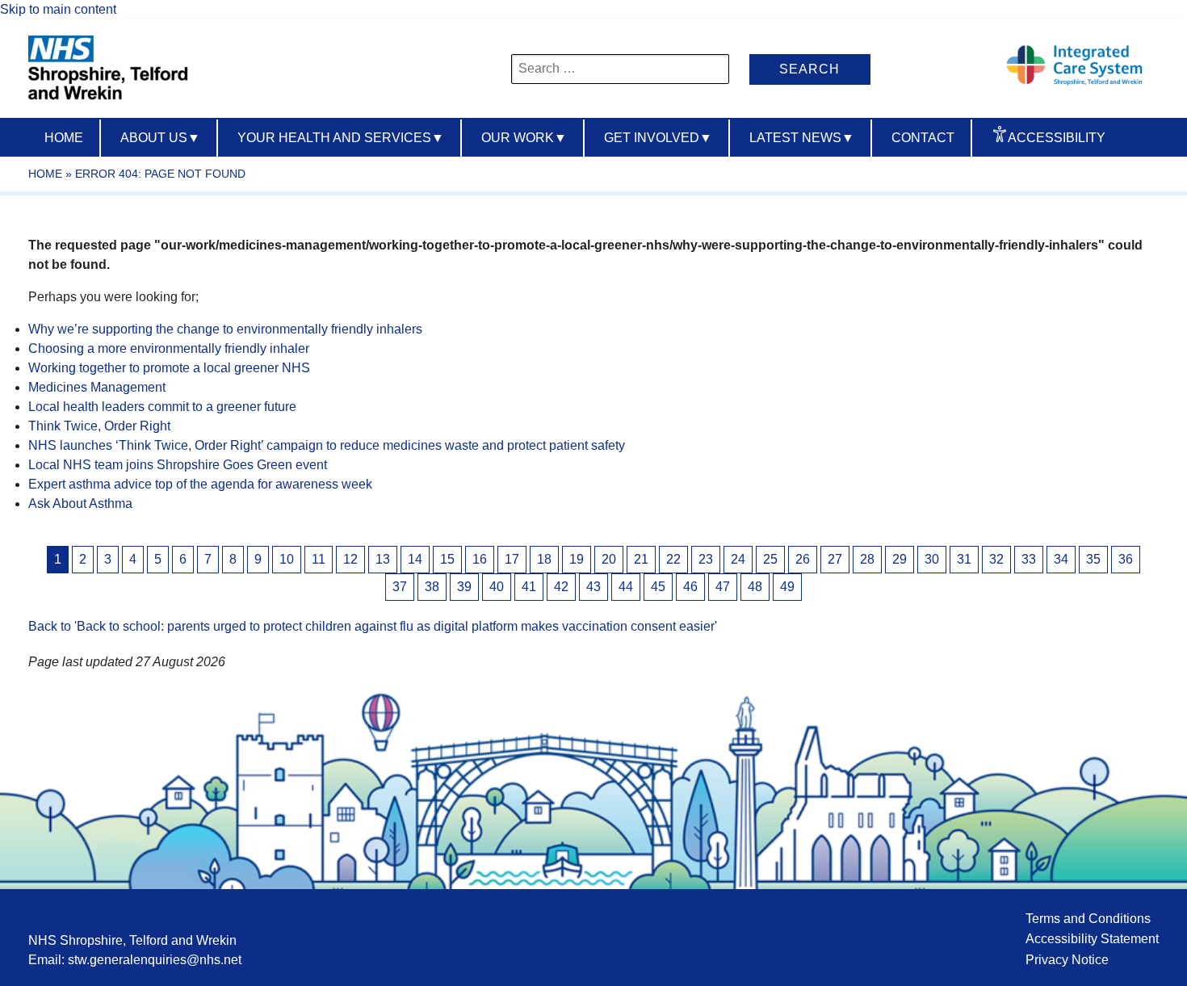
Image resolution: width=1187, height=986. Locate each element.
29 (899, 559)
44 (626, 587)
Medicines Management (97, 387)
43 (593, 587)
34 (1061, 559)
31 (964, 559)
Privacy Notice (1067, 960)
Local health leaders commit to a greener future (162, 406)
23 (705, 559)
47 (722, 587)
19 (576, 559)
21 (641, 559)
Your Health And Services (340, 138)
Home (63, 138)
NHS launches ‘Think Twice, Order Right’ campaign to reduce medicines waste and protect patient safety (326, 445)
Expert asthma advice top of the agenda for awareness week (200, 484)
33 (1028, 559)
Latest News (801, 138)
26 (802, 559)
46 (690, 587)
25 (770, 559)
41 (529, 587)
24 (738, 559)
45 (658, 587)
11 (318, 559)
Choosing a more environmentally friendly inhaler (168, 348)
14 (415, 559)
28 (867, 559)
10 (286, 559)
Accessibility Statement (1092, 939)
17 (512, 559)
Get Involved (658, 138)
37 (399, 587)
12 (350, 559)
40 (496, 587)
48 (755, 587)
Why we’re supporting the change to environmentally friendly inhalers (225, 329)
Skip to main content (58, 9)
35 (1093, 559)
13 (382, 559)
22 (673, 559)
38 (432, 587)
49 (787, 587)
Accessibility (1056, 138)
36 (1125, 559)
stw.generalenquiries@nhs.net (154, 960)
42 (561, 587)
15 (447, 559)
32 (996, 559)
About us (160, 138)
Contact (922, 138)
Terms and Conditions (1088, 918)
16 (479, 559)
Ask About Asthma (80, 503)
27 (835, 559)
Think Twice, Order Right (99, 426)
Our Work (524, 138)
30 (932, 559)
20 (609, 559)
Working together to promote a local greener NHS (169, 368)
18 (544, 559)
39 (464, 587)
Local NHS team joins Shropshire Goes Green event (177, 465)
